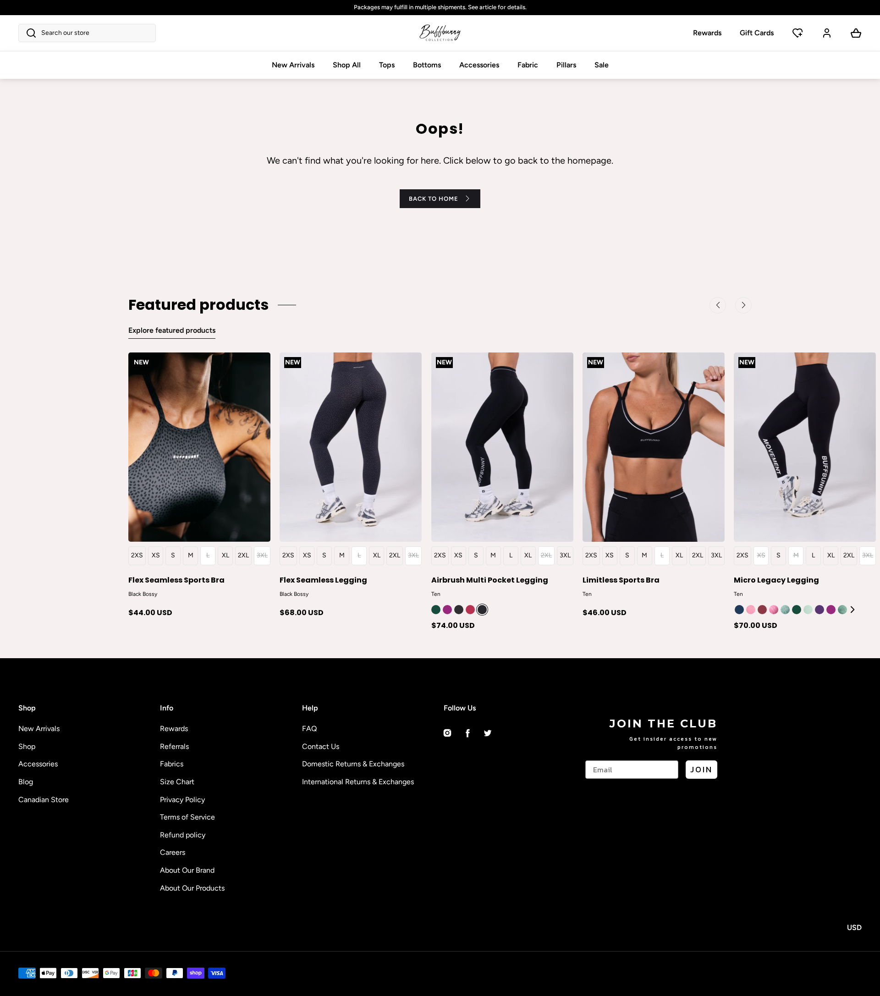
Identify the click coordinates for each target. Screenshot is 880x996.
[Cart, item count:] (856, 33)
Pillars (566, 65)
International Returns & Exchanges (358, 781)
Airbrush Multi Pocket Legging (489, 579)
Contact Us (320, 746)
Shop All (347, 65)
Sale (601, 65)
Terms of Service (187, 817)
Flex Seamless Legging (323, 579)
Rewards (707, 32)
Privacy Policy (182, 799)
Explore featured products (171, 330)
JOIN (701, 769)
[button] (87, 33)
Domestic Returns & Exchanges (353, 763)
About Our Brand (187, 870)
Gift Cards (757, 32)
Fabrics (171, 763)
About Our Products (192, 888)
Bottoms (427, 65)
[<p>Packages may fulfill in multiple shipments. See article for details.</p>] (440, 7)
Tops (387, 65)
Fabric (527, 65)
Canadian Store (43, 799)
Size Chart (177, 781)
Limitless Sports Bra (621, 579)
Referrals (174, 746)
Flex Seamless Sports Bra (176, 579)
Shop (26, 746)
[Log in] (826, 33)
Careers (172, 852)
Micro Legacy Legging (776, 579)
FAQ (309, 728)
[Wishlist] (797, 33)
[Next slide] (853, 609)
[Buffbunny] (440, 33)
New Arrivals (293, 65)
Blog (25, 781)
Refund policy (182, 835)
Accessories (479, 65)
